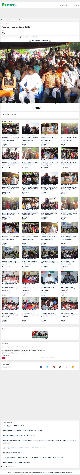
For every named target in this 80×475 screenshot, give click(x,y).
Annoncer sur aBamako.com (66, 472)
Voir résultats (45, 357)
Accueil (24, 0)
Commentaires (46, 472)
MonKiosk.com (28, 0)
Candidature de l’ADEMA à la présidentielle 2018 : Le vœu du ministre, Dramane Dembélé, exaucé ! (24, 447)
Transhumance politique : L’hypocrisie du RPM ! (13, 425)
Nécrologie (51, 0)
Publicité (55, 0)
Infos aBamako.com (38, 472)
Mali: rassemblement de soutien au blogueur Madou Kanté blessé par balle (19, 435)
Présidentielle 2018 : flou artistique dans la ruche (13, 452)
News (40, 0)
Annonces (43, 0)
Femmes (47, 0)
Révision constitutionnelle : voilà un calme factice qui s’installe (16, 462)
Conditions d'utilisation (54, 472)
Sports (33, 0)
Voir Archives (52, 357)
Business (36, 0)
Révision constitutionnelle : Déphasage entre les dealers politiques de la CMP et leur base (22, 430)
